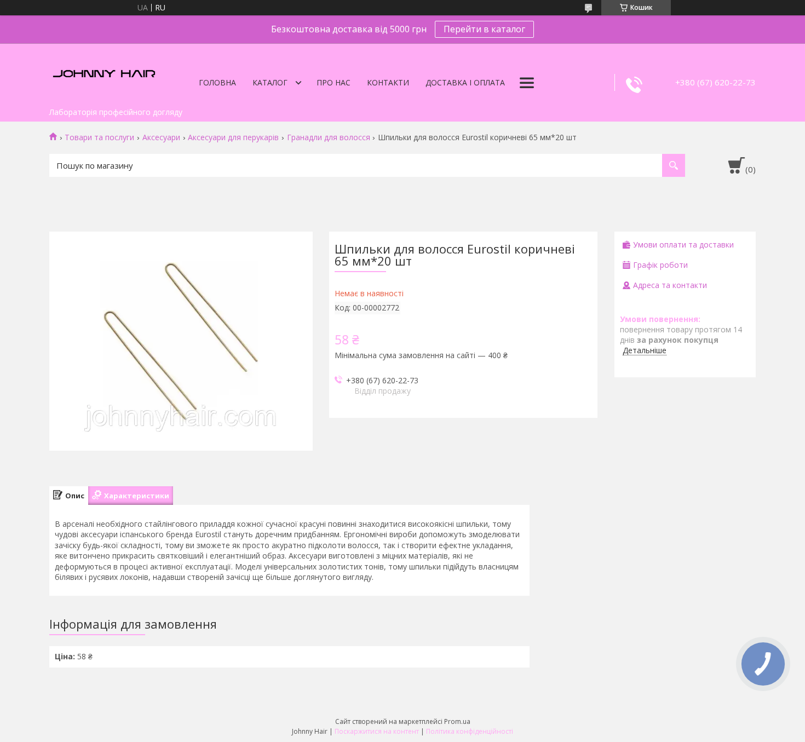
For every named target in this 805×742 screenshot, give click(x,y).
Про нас (333, 82)
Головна (217, 82)
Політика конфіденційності (469, 731)
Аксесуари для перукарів (233, 137)
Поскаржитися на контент (377, 731)
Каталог (270, 82)
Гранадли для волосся (328, 137)
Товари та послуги (99, 137)
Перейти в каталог (484, 29)
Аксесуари (161, 137)
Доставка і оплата (465, 82)
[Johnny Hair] (104, 72)
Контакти (388, 82)
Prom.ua (457, 721)
